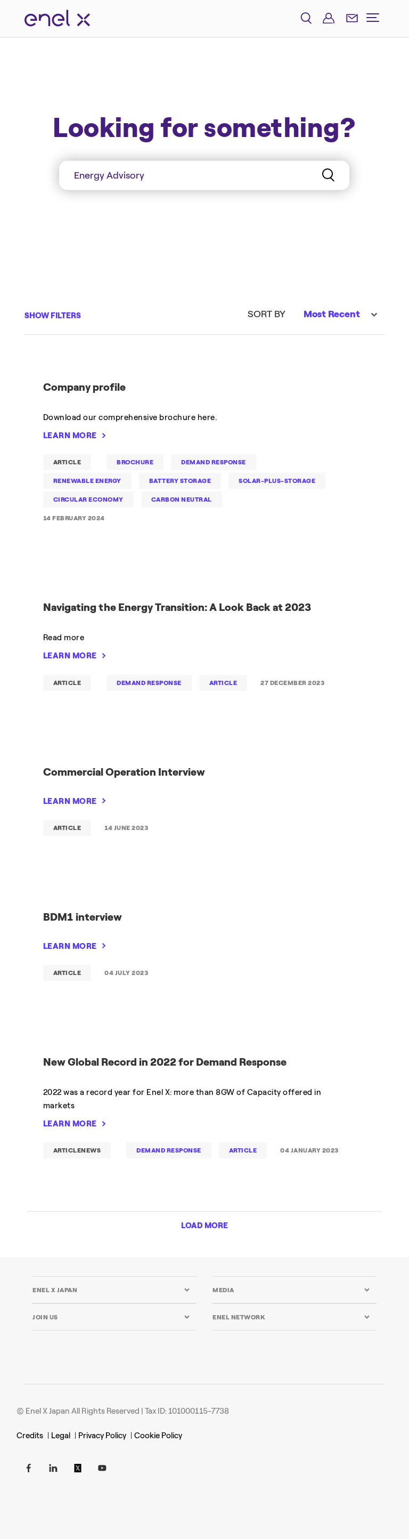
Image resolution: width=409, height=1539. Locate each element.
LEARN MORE (70, 435)
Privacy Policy (102, 1435)
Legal (60, 1435)
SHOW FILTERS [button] (52, 315)
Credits (30, 1435)
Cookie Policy (158, 1435)
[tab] (111, 1290)
